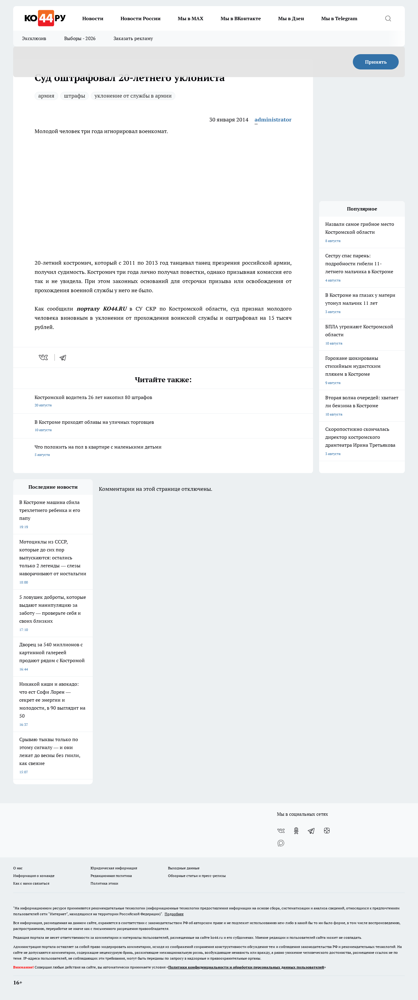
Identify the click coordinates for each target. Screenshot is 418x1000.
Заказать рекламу (133, 38)
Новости (92, 18)
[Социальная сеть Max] (281, 843)
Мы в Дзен (291, 18)
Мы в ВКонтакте (241, 18)
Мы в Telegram (339, 18)
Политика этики (104, 883)
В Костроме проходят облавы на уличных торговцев (94, 425)
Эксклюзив (34, 38)
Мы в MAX (190, 18)
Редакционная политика (111, 875)
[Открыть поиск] (388, 18)
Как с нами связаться (31, 883)
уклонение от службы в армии (133, 95)
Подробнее (174, 914)
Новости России (141, 18)
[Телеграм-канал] (311, 831)
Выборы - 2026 (80, 38)
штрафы (74, 95)
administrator (273, 119)
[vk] (44, 357)
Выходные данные (184, 868)
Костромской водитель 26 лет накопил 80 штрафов (93, 400)
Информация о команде (33, 875)
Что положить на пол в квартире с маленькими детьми (98, 450)
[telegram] (65, 357)
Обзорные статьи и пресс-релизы (197, 875)
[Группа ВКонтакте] (281, 831)
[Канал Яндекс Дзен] (326, 831)
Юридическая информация (114, 868)
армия (46, 95)
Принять (376, 62)
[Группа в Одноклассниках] (296, 831)
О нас (18, 868)
